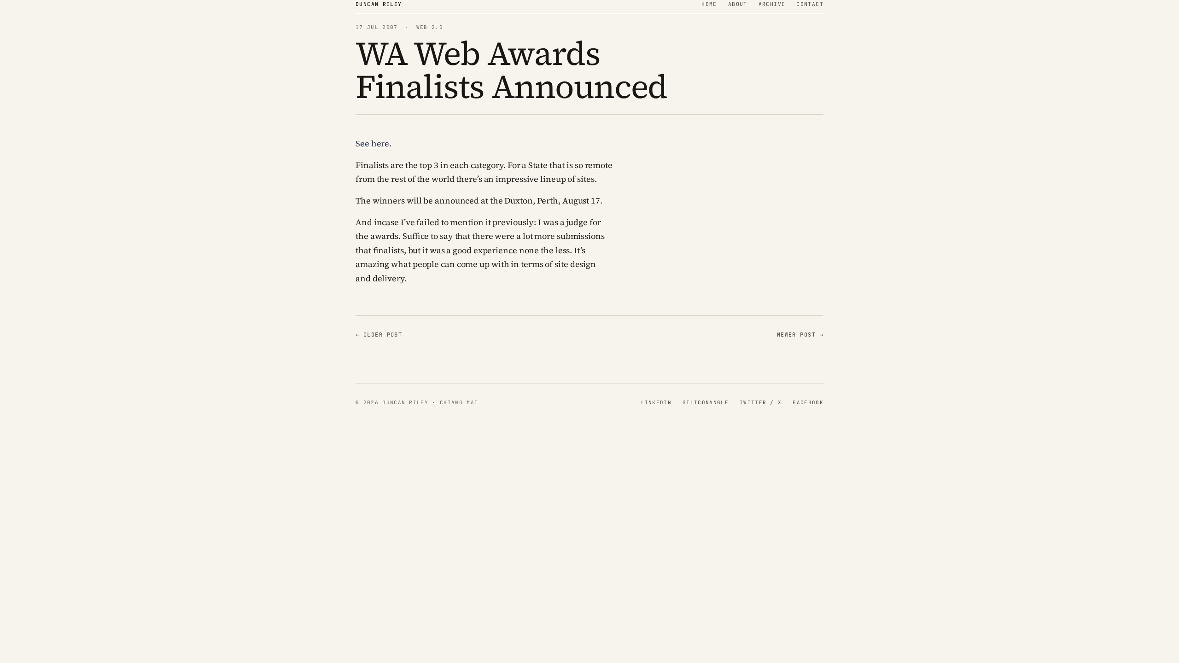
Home (709, 3)
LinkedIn (656, 402)
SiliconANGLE (706, 402)
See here (372, 143)
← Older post (379, 334)
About (737, 3)
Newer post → (800, 334)
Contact (809, 3)
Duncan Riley (379, 3)
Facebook (808, 402)
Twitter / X (761, 402)
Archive (772, 3)
